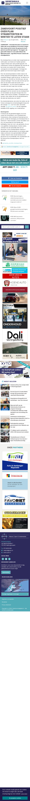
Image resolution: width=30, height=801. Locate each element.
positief (11, 143)
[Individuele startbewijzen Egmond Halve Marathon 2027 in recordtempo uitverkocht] (5, 419)
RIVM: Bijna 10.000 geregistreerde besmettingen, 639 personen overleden (19, 209)
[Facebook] (3, 559)
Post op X (16, 182)
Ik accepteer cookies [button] (15, 798)
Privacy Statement (6, 604)
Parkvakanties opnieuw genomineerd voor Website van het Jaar (19, 425)
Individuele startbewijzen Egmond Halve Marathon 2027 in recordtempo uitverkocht (19, 418)
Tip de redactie (16, 186)
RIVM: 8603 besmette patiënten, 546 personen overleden (17, 218)
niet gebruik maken (11, 106)
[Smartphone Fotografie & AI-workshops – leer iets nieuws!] (5, 401)
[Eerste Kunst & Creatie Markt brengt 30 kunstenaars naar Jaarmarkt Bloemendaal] (5, 394)
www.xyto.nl (7, 552)
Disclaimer (4, 602)
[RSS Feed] (9, 559)
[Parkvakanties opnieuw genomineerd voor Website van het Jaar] (5, 426)
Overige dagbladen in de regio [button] (10, 594)
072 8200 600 (8, 548)
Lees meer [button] (24, 794)
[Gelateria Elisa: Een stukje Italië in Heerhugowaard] (5, 387)
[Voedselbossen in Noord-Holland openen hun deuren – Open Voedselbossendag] (5, 439)
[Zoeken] (27, 226)
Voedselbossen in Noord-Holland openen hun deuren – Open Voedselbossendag (19, 438)
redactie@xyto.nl (8, 550)
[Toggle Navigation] (27, 3)
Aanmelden (5, 572)
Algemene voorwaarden (8, 599)
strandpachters (18, 143)
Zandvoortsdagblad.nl (12, 1)
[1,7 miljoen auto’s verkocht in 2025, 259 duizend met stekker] (5, 432)
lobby (9, 104)
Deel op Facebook (16, 178)
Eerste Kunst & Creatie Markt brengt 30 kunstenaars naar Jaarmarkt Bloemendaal (19, 393)
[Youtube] (6, 559)
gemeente (5, 143)
